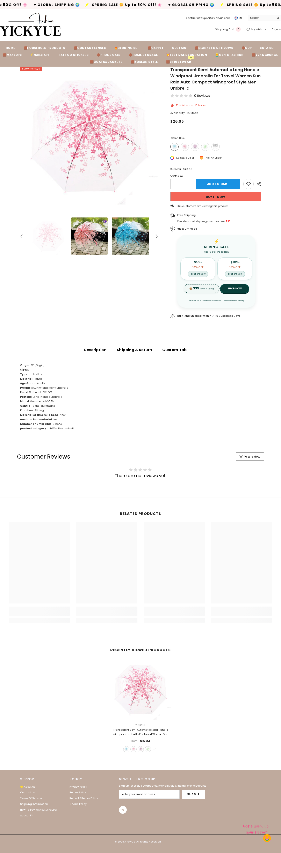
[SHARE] (257, 184)
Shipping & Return (134, 349)
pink (133, 749)
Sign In (276, 29)
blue (126, 749)
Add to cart (218, 184)
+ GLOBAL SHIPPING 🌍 (155, 5)
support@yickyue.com (215, 18)
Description (95, 349)
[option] (89, 136)
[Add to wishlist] (248, 184)
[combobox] (261, 18)
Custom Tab (174, 349)
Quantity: (176, 175)
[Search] (264, 18)
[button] (21, 236)
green (148, 749)
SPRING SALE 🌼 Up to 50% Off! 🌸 (91, 5)
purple (141, 749)
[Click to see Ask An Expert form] (256, 828)
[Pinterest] (123, 810)
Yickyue (140, 725)
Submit (193, 794)
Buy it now (215, 197)
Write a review (249, 456)
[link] (39, 613)
